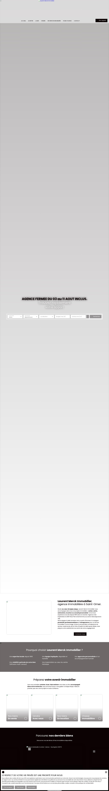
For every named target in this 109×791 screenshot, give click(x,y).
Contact (77, 21)
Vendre (43, 21)
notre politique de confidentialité (84, 783)
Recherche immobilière (54, 21)
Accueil (23, 21)
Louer (37, 21)
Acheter (30, 21)
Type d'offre (11, 315)
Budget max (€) (61, 316)
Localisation (44, 316)
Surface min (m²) (77, 316)
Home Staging (67, 21)
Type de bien (27, 315)
